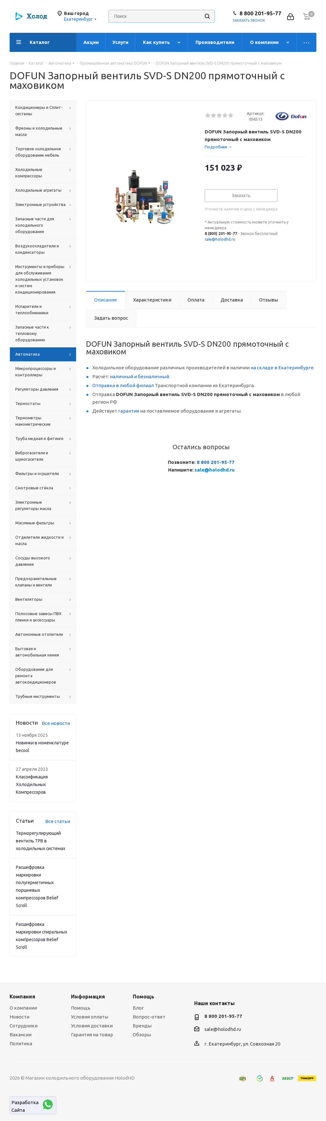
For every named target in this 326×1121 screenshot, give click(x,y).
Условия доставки (92, 1025)
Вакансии (21, 1034)
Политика (21, 1043)
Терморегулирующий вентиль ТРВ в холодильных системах (40, 841)
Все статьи (57, 821)
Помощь (80, 1008)
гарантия (128, 411)
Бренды (142, 1025)
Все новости (56, 723)
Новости (19, 1016)
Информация (88, 996)
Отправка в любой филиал (123, 385)
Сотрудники (24, 1025)
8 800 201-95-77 (260, 13)
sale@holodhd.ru (220, 239)
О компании (23, 1008)
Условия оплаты (89, 1016)
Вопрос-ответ (149, 1016)
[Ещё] (306, 42)
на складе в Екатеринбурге (282, 367)
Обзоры (142, 1034)
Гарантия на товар (92, 1034)
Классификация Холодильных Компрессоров (32, 784)
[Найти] (207, 16)
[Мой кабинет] (290, 16)
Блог (138, 1008)
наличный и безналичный (139, 376)
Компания (22, 996)
